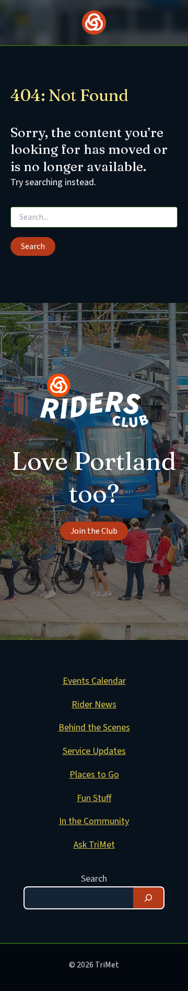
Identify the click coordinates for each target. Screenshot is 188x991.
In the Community (94, 821)
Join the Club (94, 531)
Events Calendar (94, 681)
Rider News (94, 704)
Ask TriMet (94, 844)
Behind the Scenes (94, 727)
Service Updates (94, 751)
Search (94, 878)
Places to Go (94, 774)
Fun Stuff (94, 798)
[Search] (148, 897)
